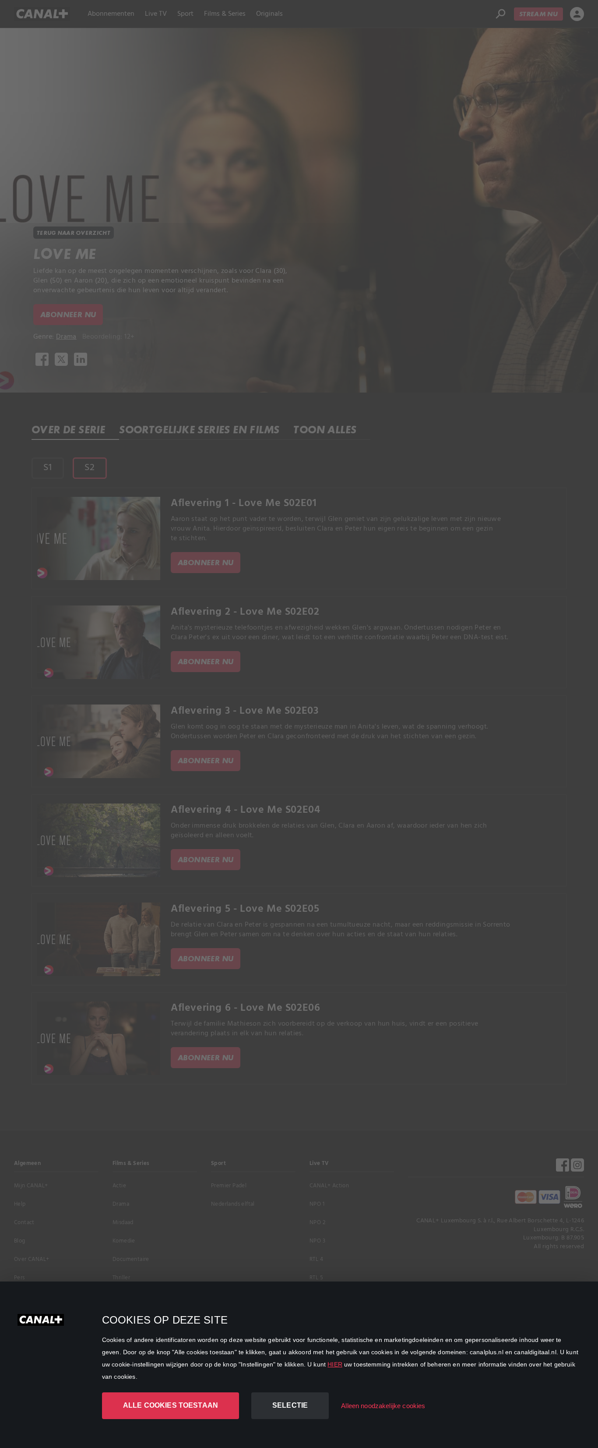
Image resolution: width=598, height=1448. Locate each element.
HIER (334, 1364)
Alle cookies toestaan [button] (170, 1405)
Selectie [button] (290, 1405)
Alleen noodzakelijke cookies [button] (383, 1405)
